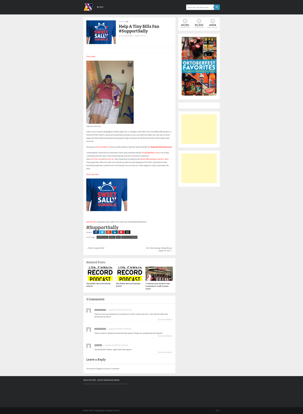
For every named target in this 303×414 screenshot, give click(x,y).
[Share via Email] (127, 232)
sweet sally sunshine (129, 237)
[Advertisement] (199, 129)
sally (118, 237)
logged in (100, 369)
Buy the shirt (91, 222)
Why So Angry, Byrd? (95, 248)
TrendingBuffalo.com (150, 153)
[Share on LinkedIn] (115, 232)
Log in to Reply (165, 320)
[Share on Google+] (109, 232)
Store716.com (95, 159)
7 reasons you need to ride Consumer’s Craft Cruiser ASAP (157, 286)
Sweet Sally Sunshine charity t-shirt (154, 159)
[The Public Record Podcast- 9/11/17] (129, 280)
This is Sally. (91, 57)
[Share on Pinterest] (121, 232)
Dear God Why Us (102, 147)
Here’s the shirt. (92, 174)
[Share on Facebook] (96, 232)
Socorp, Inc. (109, 159)
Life (126, 22)
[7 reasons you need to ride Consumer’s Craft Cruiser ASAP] (159, 280)
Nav (101, 7)
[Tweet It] (102, 232)
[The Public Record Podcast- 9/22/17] (100, 280)
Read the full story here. (161, 147)
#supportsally (102, 237)
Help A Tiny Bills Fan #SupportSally (139, 29)
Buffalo (112, 237)
